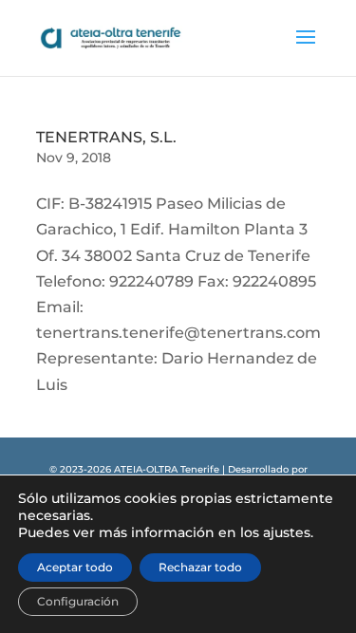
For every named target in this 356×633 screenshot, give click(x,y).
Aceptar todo (75, 567)
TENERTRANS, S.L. (106, 137)
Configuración (78, 601)
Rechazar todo (200, 567)
